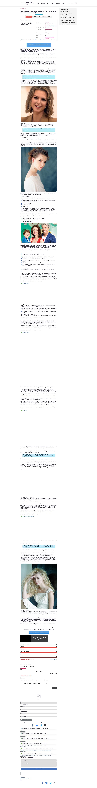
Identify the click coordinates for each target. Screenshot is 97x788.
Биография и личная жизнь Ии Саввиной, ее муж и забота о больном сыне (34, 740)
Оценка (49, 16)
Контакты (22, 779)
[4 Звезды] (37, 39)
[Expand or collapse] (75, 9)
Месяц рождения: (25, 708)
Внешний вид (36, 683)
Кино (38, 3)
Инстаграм (47, 37)
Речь (45, 683)
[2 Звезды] (28, 39)
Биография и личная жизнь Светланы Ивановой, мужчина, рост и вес (32, 735)
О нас (21, 780)
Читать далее (22, 731)
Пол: (21, 701)
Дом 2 (21, 730)
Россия (50, 29)
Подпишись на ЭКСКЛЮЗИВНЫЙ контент (39, 632)
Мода (52, 3)
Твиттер (52, 37)
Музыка (43, 3)
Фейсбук (47, 38)
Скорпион (47, 24)
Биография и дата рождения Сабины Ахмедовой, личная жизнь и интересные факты (35, 750)
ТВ (47, 3)
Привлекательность (26, 680)
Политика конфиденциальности (26, 778)
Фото (35, 16)
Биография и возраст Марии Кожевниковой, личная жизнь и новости (33, 745)
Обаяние (46, 680)
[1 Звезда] (23, 39)
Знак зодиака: (24, 711)
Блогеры (58, 3)
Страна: (22, 714)
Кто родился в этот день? (50, 25)
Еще (63, 3)
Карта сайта (22, 777)
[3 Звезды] (32, 39)
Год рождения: (24, 704)
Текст (29, 16)
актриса (47, 22)
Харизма (34, 680)
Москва (47, 29)
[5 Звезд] (42, 39)
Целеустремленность (26, 683)
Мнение (42, 16)
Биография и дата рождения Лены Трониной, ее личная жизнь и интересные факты (35, 755)
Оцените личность (53, 659)
